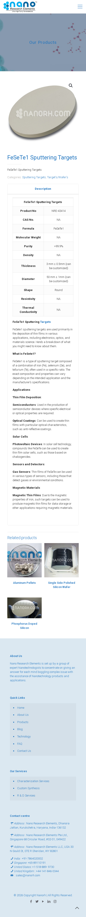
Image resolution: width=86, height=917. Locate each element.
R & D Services (26, 795)
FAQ (19, 743)
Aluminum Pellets (24, 582)
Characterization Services (33, 781)
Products (22, 722)
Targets (45, 322)
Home (20, 707)
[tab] (43, 189)
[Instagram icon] (55, 902)
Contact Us (24, 750)
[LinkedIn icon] (49, 902)
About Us (23, 714)
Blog (20, 729)
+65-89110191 (37, 862)
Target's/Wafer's (57, 177)
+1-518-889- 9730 (43, 867)
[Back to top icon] (77, 908)
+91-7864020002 (32, 858)
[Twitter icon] (37, 902)
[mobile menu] (80, 6)
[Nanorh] (20, 6)
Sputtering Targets (34, 177)
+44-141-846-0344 (47, 871)
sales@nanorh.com (28, 875)
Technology (24, 736)
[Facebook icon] (31, 902)
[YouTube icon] (43, 902)
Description (43, 188)
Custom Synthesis (28, 788)
